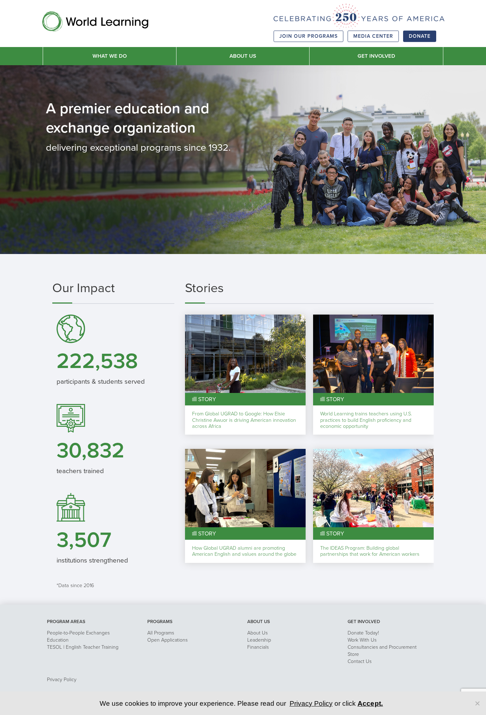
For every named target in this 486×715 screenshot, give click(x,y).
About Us (257, 633)
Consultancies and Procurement (382, 647)
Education (58, 640)
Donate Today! (363, 633)
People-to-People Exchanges (78, 633)
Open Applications (167, 640)
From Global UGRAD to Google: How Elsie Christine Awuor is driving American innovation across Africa (244, 420)
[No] (477, 703)
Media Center (373, 36)
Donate (419, 36)
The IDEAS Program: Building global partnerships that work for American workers (369, 551)
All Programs (160, 633)
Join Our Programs (308, 36)
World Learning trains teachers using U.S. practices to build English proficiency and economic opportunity (366, 420)
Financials (258, 647)
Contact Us (359, 661)
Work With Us (362, 640)
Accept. (370, 703)
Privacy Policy (61, 680)
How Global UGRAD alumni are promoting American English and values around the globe (244, 551)
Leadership (259, 640)
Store (353, 654)
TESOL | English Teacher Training (82, 647)
